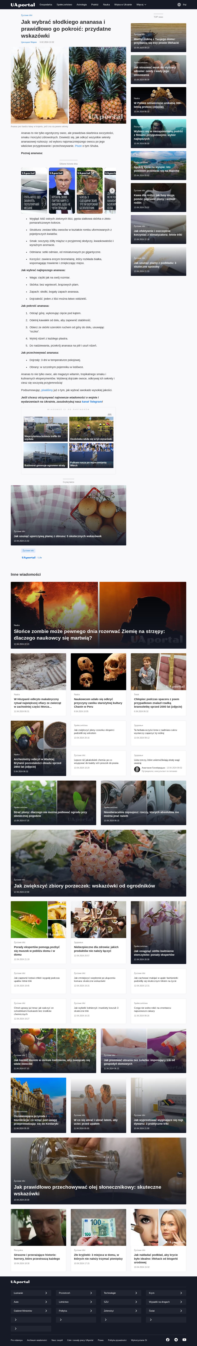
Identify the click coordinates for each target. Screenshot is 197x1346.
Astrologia (82, 4)
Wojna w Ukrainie (123, 4)
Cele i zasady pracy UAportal (80, 1340)
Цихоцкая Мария (29, 42)
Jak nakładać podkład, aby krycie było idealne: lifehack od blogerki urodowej (156, 1258)
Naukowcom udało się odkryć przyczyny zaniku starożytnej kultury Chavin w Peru (98, 703)
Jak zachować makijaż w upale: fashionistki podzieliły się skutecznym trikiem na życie (156, 979)
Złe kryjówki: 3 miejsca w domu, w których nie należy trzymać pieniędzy (98, 1256)
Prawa (100, 1340)
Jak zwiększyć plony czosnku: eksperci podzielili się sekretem (94, 731)
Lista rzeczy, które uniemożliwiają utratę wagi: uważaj (157, 761)
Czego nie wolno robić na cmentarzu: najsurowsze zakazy (152, 1009)
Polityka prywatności (117, 1340)
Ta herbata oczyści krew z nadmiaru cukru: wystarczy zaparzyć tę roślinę (155, 731)
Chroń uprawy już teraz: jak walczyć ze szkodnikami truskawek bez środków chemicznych (34, 1011)
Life (40, 557)
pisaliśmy (47, 390)
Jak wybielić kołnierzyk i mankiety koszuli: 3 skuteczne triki (96, 1009)
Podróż (94, 4)
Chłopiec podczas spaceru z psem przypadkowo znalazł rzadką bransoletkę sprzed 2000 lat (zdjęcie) (158, 703)
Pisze (78, 145)
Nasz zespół (57, 1340)
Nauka (106, 4)
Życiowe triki (26, 15)
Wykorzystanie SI (139, 1340)
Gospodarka (46, 4)
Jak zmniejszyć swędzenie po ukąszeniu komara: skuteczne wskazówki (94, 979)
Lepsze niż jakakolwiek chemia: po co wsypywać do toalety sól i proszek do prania (96, 761)
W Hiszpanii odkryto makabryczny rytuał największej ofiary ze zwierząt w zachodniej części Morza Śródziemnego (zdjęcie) (37, 703)
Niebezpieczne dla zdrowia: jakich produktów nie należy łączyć (96, 949)
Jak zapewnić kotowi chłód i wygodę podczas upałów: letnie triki (37, 979)
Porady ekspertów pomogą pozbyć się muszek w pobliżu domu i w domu (37, 951)
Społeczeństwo (64, 4)
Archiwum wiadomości (37, 1340)
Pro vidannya (16, 1340)
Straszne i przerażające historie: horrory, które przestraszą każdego (37, 1256)
